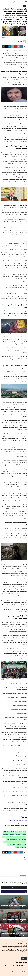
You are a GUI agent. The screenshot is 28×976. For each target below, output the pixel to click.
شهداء (4, 836)
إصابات (16, 831)
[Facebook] (21, 46)
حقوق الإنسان (23, 836)
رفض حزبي (17, 836)
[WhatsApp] (12, 46)
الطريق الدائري (5, 831)
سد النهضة (12, 836)
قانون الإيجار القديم (13, 839)
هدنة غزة (9, 844)
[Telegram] (17, 966)
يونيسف (17, 847)
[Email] (6, 46)
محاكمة (18, 842)
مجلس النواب (23, 842)
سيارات (7, 836)
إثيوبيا (20, 831)
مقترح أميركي (18, 844)
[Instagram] (22, 966)
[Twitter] (18, 46)
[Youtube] (6, 966)
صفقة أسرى (24, 839)
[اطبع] (3, 46)
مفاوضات (24, 844)
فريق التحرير (20, 41)
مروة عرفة (13, 842)
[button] (26, 1)
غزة (19, 839)
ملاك (14, 844)
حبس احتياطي (5, 834)
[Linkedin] (9, 46)
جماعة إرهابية (18, 834)
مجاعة (8, 839)
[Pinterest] (15, 46)
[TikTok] (14, 966)
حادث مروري (12, 834)
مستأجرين (8, 842)
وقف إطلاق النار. (23, 847)
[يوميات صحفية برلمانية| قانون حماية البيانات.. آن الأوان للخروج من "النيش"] (14, 930)
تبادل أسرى (24, 834)
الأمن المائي (12, 831)
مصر (4, 842)
